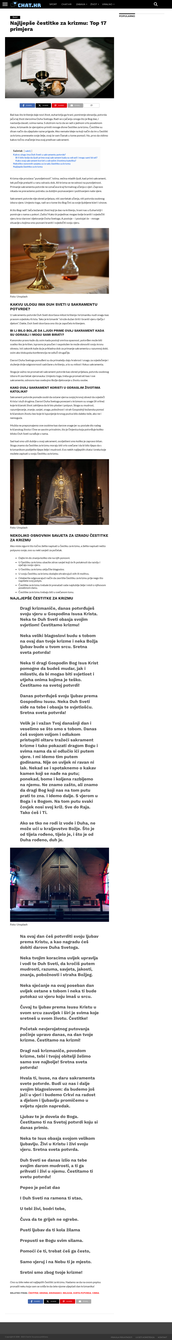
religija (67, 1293)
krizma (43, 1293)
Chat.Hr (66, 4)
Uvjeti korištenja (145, 1337)
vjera (95, 1293)
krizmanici (55, 1293)
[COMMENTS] (91, 104)
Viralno (107, 4)
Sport (53, 4)
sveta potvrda (82, 1293)
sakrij (28, 151)
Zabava (80, 4)
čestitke (33, 1293)
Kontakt (162, 1337)
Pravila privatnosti (121, 1337)
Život (93, 4)
